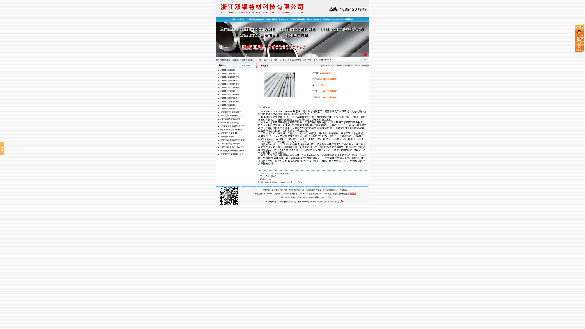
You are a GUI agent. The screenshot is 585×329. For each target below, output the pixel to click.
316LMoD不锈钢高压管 (229, 84)
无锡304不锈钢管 (313, 19)
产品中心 (251, 19)
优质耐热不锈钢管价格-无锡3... (232, 151)
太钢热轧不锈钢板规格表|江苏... (233, 126)
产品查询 (309, 190)
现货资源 (260, 19)
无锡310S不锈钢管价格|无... (231, 112)
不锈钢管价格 (329, 19)
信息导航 (283, 190)
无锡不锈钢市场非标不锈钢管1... (233, 140)
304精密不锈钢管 (227, 137)
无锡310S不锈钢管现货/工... (231, 123)
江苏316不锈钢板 (297, 19)
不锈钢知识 (284, 19)
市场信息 (267, 190)
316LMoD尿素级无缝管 (229, 88)
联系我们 (349, 19)
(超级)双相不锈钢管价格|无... (231, 130)
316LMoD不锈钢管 (228, 74)
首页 (234, 19)
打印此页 (291, 182)
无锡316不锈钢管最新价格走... (232, 154)
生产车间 (340, 19)
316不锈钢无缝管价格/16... (230, 119)
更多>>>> (246, 65)
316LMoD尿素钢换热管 (229, 77)
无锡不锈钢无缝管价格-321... (231, 116)
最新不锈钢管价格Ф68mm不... (232, 147)
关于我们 (241, 19)
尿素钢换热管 (344, 194)
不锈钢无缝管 (271, 19)
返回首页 (275, 190)
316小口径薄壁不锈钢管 (230, 144)
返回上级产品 (265, 179)
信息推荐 (292, 190)
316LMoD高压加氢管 (228, 81)
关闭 (300, 182)
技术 (326, 202)
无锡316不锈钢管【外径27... (231, 133)
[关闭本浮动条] (579, 28)
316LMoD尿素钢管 (228, 70)
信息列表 (300, 190)
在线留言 (343, 190)
